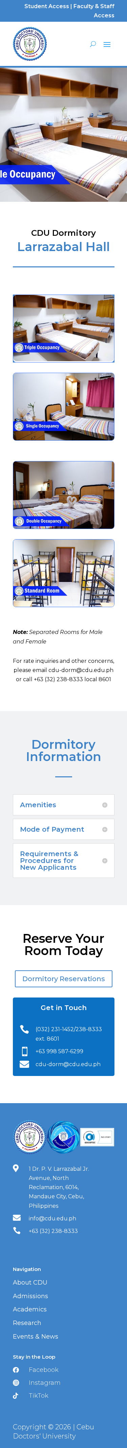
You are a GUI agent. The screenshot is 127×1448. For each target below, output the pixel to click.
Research (27, 1323)
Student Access (46, 6)
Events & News (35, 1336)
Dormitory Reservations (63, 979)
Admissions (30, 1296)
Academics (30, 1309)
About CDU (30, 1282)
